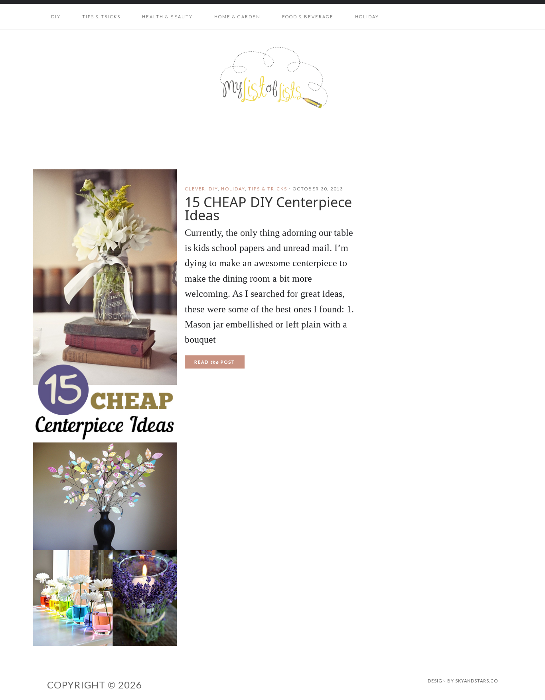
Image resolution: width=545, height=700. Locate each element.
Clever (195, 188)
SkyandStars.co (476, 680)
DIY (213, 188)
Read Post (214, 362)
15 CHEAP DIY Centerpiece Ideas (268, 208)
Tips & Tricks (267, 188)
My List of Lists (272, 78)
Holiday (233, 188)
